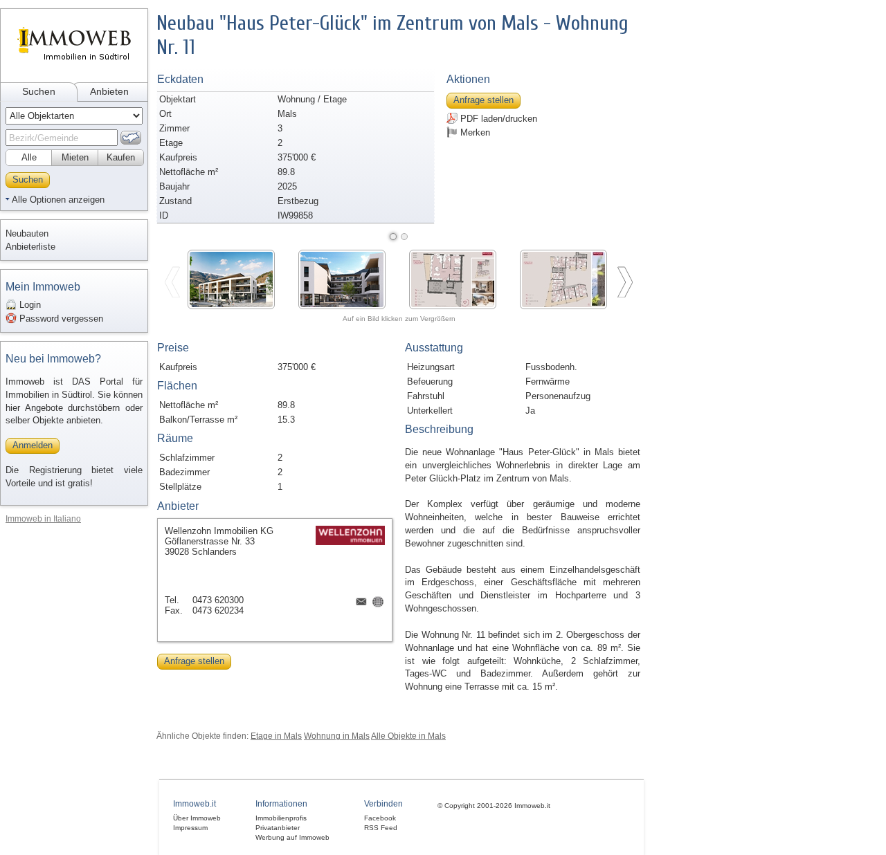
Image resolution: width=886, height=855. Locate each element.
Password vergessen (60, 318)
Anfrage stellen (483, 100)
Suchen (38, 91)
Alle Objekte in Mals (408, 735)
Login (29, 305)
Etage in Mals (276, 735)
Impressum (190, 827)
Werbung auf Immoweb (292, 837)
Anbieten (109, 91)
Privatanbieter (277, 827)
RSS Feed (380, 827)
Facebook (380, 818)
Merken (474, 132)
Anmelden (32, 445)
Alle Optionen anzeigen (58, 199)
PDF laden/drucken (497, 118)
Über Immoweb (197, 818)
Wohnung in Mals (337, 735)
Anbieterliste (30, 246)
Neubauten (27, 233)
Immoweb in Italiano (43, 518)
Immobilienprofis (281, 818)
